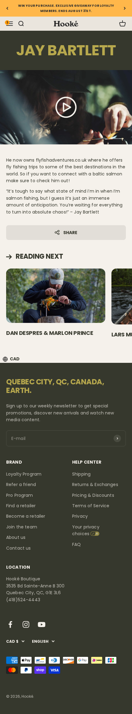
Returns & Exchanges (95, 484)
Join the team (21, 527)
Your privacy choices (85, 530)
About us (15, 537)
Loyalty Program (23, 474)
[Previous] (7, 8)
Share (70, 233)
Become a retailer (25, 516)
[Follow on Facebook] (10, 624)
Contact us (18, 548)
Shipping (81, 474)
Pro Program (19, 495)
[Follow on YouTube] (41, 624)
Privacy (80, 516)
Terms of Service (90, 506)
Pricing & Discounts (93, 495)
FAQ (76, 544)
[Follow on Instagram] (26, 624)
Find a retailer (21, 506)
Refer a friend (21, 484)
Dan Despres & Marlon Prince (49, 333)
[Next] (125, 8)
